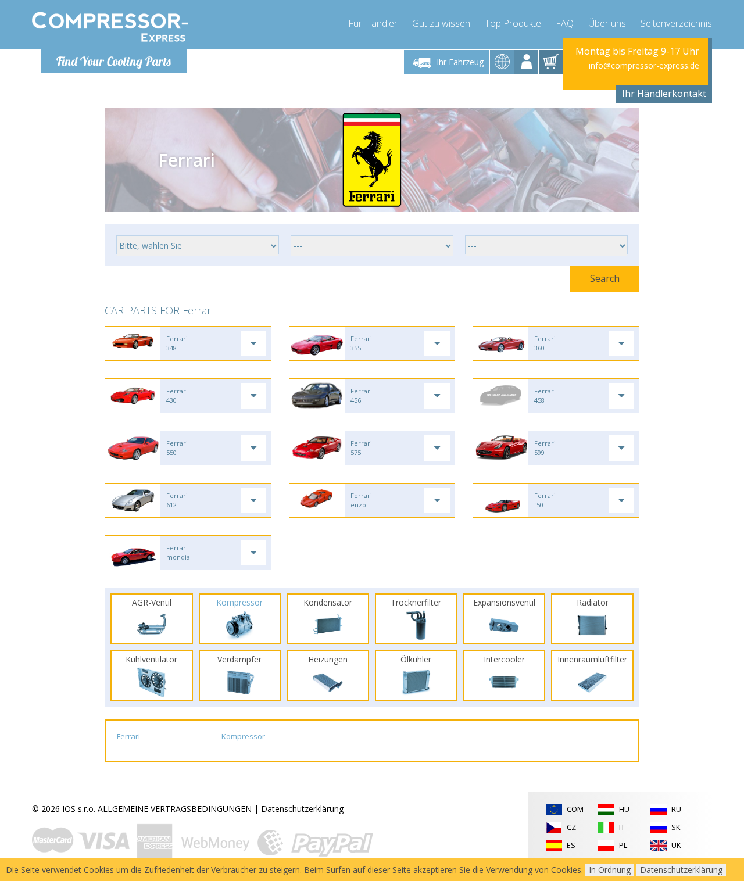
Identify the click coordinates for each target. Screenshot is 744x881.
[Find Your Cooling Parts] (110, 27)
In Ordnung (610, 869)
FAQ (565, 23)
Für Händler (373, 23)
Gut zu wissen (441, 23)
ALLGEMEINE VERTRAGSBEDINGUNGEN (175, 808)
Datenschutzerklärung (302, 808)
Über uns (607, 23)
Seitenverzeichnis (676, 23)
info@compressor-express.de (644, 65)
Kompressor (243, 736)
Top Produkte (513, 23)
